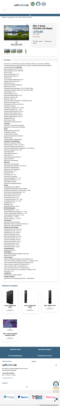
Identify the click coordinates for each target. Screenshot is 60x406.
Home (5, 17)
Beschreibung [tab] (7, 60)
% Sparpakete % (10, 17)
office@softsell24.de (7, 378)
